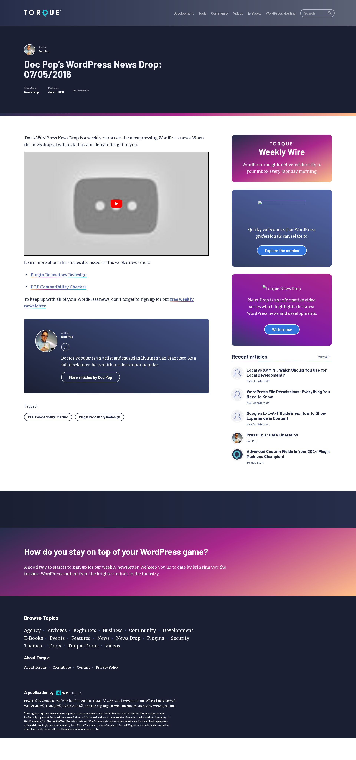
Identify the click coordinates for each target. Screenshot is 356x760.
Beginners (84, 630)
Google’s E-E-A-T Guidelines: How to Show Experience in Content (286, 416)
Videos (112, 646)
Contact (83, 667)
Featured (81, 638)
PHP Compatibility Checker (58, 287)
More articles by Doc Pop (90, 377)
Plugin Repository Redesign (59, 274)
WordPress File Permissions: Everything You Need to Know (288, 394)
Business (112, 630)
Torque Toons (83, 646)
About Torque (35, 667)
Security (180, 638)
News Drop (31, 92)
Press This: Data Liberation (272, 434)
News (103, 638)
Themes (33, 646)
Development (178, 630)
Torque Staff (255, 462)
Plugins (155, 638)
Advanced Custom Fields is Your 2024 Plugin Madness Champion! (288, 454)
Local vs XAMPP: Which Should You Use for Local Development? (287, 372)
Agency (32, 630)
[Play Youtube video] (116, 204)
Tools (55, 646)
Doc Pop (44, 51)
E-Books (33, 638)
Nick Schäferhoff (258, 381)
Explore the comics (282, 250)
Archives (57, 630)
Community (142, 630)
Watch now (282, 329)
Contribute (61, 667)
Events (57, 638)
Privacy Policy (107, 667)
